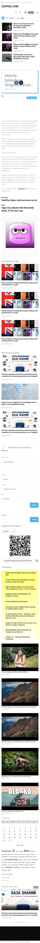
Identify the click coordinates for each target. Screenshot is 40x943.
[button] (37, 887)
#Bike (22, 18)
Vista (9, 865)
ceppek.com (10, 6)
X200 (9, 870)
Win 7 (3, 867)
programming (11, 859)
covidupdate (5, 856)
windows (9, 867)
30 (4, 840)
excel (3, 860)
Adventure (6, 851)
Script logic (4, 862)
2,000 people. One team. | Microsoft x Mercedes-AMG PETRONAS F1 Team (23, 56)
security (10, 862)
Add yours (5, 450)
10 (9, 831)
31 (9, 840)
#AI (18, 18)
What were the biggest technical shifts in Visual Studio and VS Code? (25, 36)
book (6, 854)
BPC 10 (13, 854)
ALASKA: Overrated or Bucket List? (13, 811)
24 (9, 837)
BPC (9, 854)
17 (9, 834)
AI (13, 851)
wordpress (4, 870)
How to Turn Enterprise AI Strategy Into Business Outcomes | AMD (23, 25)
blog (3, 854)
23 (4, 837)
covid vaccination (13, 856)
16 (4, 834)
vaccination (4, 865)
